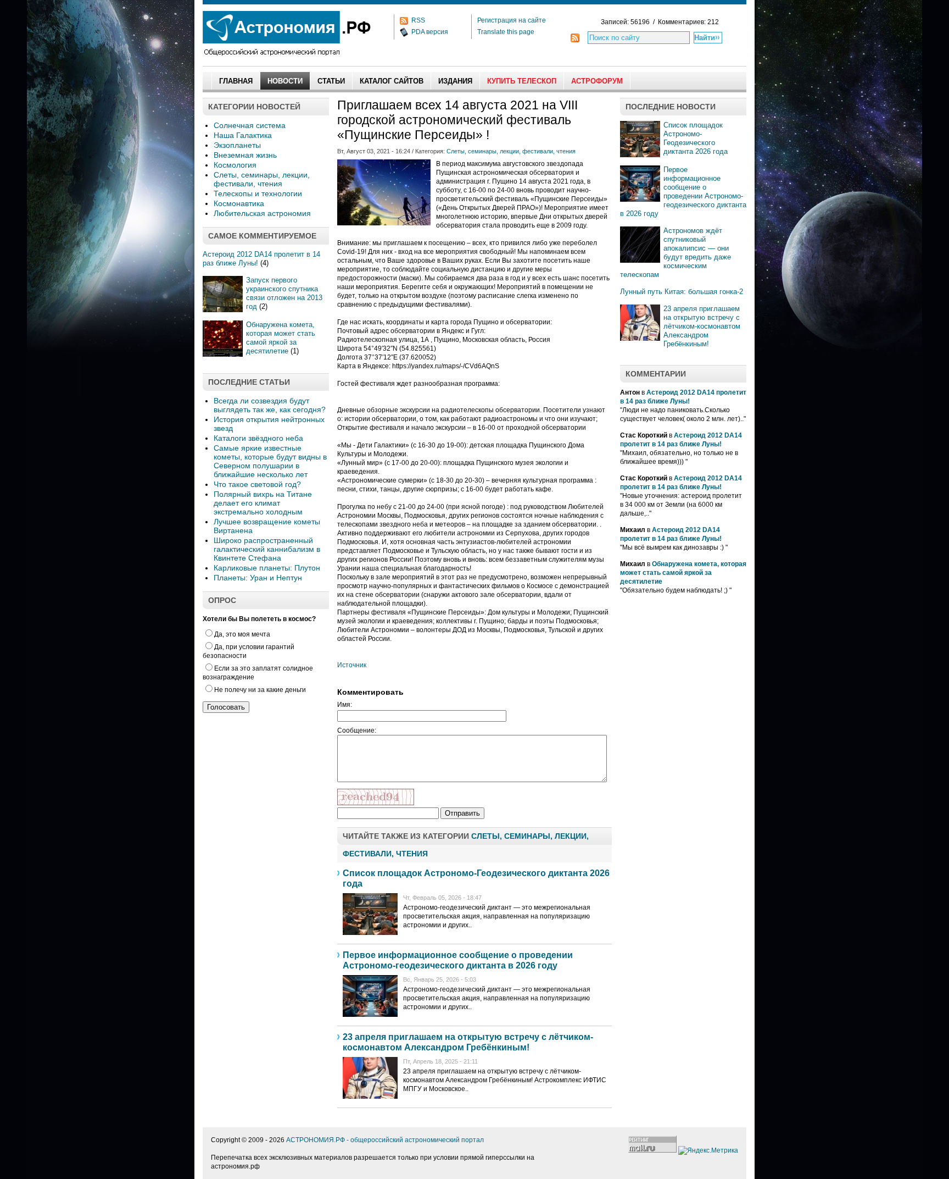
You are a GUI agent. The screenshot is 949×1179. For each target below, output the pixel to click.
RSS (418, 20)
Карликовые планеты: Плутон (267, 567)
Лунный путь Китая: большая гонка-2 (681, 291)
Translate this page (505, 32)
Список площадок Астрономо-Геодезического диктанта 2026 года (695, 138)
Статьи (331, 81)
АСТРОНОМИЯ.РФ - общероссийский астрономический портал (385, 1140)
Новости (285, 81)
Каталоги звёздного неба (258, 438)
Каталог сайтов (391, 81)
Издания (455, 81)
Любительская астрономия (262, 213)
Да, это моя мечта (242, 634)
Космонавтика (239, 203)
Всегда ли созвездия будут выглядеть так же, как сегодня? (270, 405)
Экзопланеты (237, 145)
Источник (351, 665)
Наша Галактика (243, 135)
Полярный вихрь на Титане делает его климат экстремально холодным (263, 503)
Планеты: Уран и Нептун (258, 577)
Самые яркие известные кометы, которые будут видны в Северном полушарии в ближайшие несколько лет (270, 461)
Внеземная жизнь (245, 155)
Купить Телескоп (521, 81)
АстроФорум (597, 81)
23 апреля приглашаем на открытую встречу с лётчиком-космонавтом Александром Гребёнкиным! (701, 326)
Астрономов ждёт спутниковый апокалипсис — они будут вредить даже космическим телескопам (675, 252)
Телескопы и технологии (258, 193)
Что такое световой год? (257, 484)
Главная (236, 81)
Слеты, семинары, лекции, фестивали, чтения (262, 179)
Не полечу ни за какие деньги (260, 690)
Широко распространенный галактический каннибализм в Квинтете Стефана (267, 549)
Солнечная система (250, 125)
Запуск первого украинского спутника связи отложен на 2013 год (284, 293)
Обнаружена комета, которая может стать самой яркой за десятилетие (280, 337)
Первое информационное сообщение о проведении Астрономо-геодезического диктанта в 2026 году (683, 191)
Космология (235, 164)
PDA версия (429, 32)
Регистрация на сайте (511, 20)
